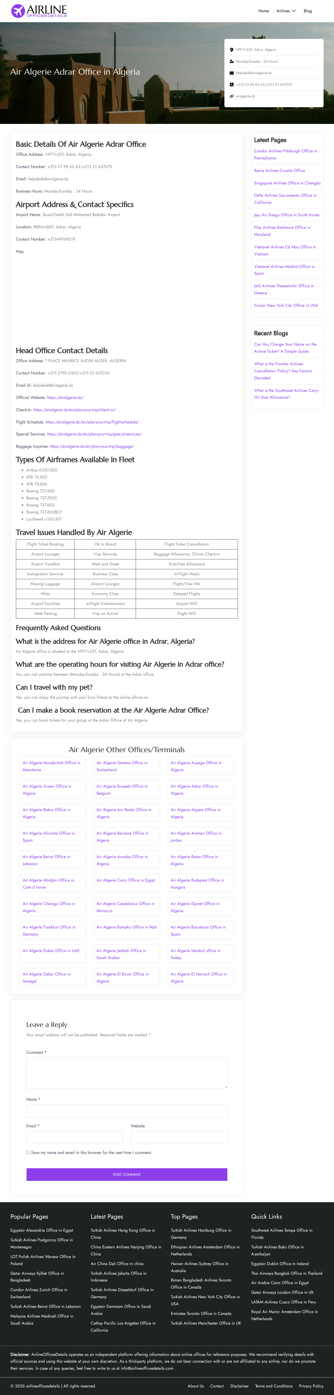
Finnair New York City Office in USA (286, 305)
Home (263, 11)
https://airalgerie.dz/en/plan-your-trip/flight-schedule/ (92, 422)
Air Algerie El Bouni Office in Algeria (123, 977)
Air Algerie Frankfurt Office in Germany (49, 930)
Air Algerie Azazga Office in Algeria (196, 766)
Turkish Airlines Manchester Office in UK (206, 1323)
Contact (217, 1386)
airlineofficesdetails (43, 1386)
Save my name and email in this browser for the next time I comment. (91, 1152)
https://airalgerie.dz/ (65, 397)
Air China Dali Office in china (117, 1264)
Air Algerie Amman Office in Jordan (196, 836)
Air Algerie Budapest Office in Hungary (197, 883)
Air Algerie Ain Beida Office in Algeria (124, 813)
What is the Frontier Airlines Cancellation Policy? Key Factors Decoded (283, 371)
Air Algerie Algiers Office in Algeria (195, 813)
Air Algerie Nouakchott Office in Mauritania (51, 766)
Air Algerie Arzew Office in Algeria (47, 789)
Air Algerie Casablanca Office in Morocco (125, 907)
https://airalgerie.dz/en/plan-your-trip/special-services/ (94, 434)
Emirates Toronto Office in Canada (201, 1313)
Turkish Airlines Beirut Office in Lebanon (45, 1306)
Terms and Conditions (274, 1386)
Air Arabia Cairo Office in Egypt (280, 1283)
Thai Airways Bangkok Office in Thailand (286, 1273)
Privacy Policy (311, 1386)
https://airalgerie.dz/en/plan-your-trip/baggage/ (92, 446)
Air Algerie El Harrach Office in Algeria (199, 977)
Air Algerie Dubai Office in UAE (51, 951)
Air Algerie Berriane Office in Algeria (122, 836)
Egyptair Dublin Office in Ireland (280, 1264)
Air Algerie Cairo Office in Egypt (126, 880)
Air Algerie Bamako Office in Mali (127, 927)
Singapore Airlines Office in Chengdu (287, 183)
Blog (308, 11)
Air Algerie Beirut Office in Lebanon (46, 860)
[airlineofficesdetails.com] (38, 11)
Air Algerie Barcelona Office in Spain (198, 930)
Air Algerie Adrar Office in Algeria (194, 789)
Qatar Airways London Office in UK (282, 1292)
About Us (196, 1386)
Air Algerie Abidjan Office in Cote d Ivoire (48, 883)
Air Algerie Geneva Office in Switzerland (122, 766)
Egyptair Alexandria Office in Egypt (41, 1230)
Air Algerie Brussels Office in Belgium (122, 789)
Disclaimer (239, 1386)
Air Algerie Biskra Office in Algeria (46, 813)
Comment (36, 1052)
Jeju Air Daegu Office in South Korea (286, 215)
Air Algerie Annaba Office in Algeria (122, 860)
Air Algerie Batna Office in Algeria (194, 860)
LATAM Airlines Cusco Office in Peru (283, 1302)
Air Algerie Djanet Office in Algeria (195, 907)
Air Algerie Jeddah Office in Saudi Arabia (121, 954)
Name (33, 1099)
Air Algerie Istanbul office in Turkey (195, 954)
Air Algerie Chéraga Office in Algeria (49, 907)
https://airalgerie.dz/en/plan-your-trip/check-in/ (74, 410)
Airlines (283, 11)
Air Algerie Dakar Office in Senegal (46, 977)
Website (138, 1126)
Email (33, 1126)
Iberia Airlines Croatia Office (279, 170)
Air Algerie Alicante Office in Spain (49, 836)
